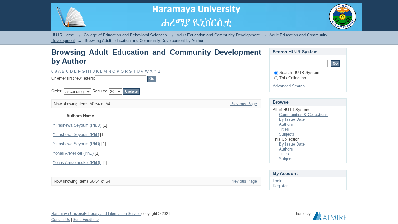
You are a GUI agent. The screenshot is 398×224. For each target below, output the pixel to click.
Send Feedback (86, 219)
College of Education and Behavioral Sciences (125, 35)
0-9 (54, 71)
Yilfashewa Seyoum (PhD (76, 134)
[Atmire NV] (329, 217)
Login (342, 7)
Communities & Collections (303, 114)
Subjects (287, 134)
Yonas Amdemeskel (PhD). (77, 162)
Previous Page (243, 103)
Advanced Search (289, 86)
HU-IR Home (62, 35)
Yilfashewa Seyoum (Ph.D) (77, 125)
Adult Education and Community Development (218, 35)
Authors (286, 124)
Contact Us (60, 219)
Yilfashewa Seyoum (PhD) (76, 144)
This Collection (292, 78)
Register (280, 186)
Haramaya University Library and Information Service (96, 214)
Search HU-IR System (299, 72)
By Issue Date (292, 119)
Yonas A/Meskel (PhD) (73, 153)
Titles (284, 129)
